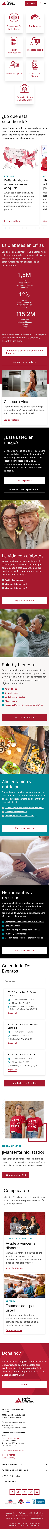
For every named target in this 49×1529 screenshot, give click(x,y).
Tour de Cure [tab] (10, 981)
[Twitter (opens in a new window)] (31, 1492)
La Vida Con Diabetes (35, 75)
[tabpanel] (20, 185)
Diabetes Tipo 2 (14, 73)
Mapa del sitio (10, 1513)
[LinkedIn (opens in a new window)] (24, 1492)
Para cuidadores (12, 926)
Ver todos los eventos (25, 1083)
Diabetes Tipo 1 (35, 50)
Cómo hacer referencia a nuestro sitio (19, 1516)
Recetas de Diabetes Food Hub (19, 815)
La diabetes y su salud (15, 697)
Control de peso (12, 693)
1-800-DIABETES (8, 1455)
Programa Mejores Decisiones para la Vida (24, 705)
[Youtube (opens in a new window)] (37, 1492)
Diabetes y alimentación (16, 811)
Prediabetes (35, 26)
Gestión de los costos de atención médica (24, 938)
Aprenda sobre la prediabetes (24, 489)
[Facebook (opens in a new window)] (12, 1492)
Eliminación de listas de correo (16, 1519)
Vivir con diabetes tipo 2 (16, 588)
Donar (32, 3)
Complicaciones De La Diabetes (25, 98)
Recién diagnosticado (15, 580)
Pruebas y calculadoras (15, 934)
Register (11, 1013)
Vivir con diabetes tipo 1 (16, 584)
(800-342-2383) (8, 1458)
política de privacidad (36, 1513)
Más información (14, 1268)
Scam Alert (39, 1516)
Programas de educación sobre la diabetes (24, 922)
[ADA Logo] (13, 3)
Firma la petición (12, 221)
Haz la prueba (25, 480)
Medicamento (11, 701)
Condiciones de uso (36, 1519)
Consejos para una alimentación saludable (24, 807)
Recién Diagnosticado (14, 51)
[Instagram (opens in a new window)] (18, 1492)
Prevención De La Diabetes (14, 27)
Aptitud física (11, 689)
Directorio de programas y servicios (21, 930)
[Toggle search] (40, 3)
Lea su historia (11, 420)
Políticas (22, 1513)
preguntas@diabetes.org (11, 1450)
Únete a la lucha (14, 1330)
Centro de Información (10, 1438)
